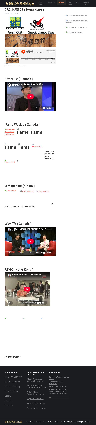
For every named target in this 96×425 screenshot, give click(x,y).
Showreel (9, 400)
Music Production (12, 382)
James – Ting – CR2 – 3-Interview (19, 65)
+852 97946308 (56, 383)
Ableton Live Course (36, 403)
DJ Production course (36, 408)
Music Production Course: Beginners (35, 380)
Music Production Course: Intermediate (36, 386)
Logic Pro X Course (35, 398)
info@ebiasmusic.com (59, 378)
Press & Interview (12, 391)
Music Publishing (12, 386)
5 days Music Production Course (35, 393)
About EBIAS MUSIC (13, 377)
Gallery (8, 396)
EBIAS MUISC (8, 65)
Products (9, 405)
